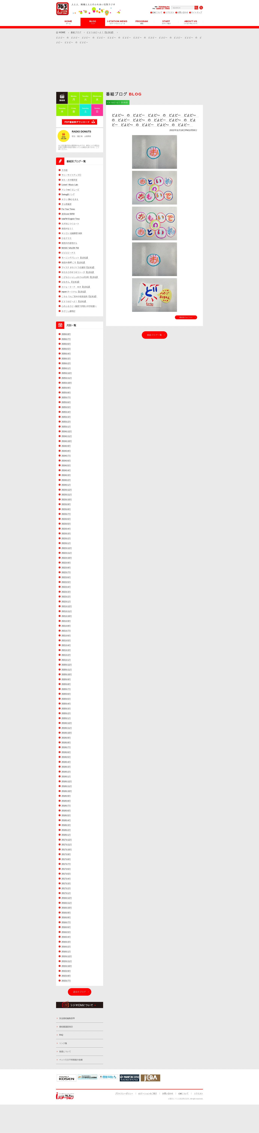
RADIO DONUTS (81, 131)
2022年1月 (66, 601)
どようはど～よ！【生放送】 (101, 32)
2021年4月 (66, 645)
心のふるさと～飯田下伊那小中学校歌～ (79, 306)
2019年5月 (66, 757)
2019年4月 (66, 762)
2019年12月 (67, 723)
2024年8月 (66, 451)
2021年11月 (67, 611)
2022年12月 (67, 548)
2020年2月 (66, 713)
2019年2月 (66, 772)
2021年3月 (66, 650)
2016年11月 (67, 903)
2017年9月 (66, 854)
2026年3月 (66, 358)
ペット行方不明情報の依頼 (71, 1060)
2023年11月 (67, 494)
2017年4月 (66, 879)
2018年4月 (66, 820)
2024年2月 (66, 480)
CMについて (157, 13)
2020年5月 (66, 699)
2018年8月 (66, 801)
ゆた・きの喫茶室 (69, 180)
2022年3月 (66, 592)
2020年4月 (66, 704)
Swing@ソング (68, 194)
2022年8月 (66, 567)
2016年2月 (66, 947)
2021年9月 (66, 621)
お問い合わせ (182, 13)
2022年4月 (66, 587)
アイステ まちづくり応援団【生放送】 (78, 267)
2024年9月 (66, 446)
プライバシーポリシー (124, 1094)
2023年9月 (66, 504)
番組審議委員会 (66, 1027)
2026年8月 (66, 334)
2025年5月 (66, 407)
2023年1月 (66, 543)
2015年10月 (67, 966)
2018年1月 (66, 835)
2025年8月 (66, 392)
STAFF (166, 22)
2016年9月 (66, 913)
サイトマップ (196, 13)
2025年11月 (67, 378)
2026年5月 (66, 349)
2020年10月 (67, 674)
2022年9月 (66, 563)
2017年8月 (66, 859)
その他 (64, 170)
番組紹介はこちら (186, 317)
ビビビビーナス (68, 253)
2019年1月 (66, 776)
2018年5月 (66, 815)
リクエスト (169, 13)
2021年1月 (66, 660)
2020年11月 (67, 670)
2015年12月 (67, 956)
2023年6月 (66, 519)
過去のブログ (79, 992)
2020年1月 (66, 718)
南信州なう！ (67, 228)
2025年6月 (66, 402)
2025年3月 (66, 417)
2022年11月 (67, 553)
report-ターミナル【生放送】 (74, 292)
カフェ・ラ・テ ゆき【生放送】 (76, 287)
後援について (65, 1051)
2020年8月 (66, 684)
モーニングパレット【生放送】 (75, 258)
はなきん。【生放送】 (71, 282)
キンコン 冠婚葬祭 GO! (72, 233)
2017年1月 (66, 893)
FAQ (61, 1035)
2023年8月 (66, 509)
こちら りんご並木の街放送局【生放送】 (79, 296)
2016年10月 (67, 908)
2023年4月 (66, 529)
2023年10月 (67, 499)
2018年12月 (67, 781)
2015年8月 (66, 976)
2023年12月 (67, 490)
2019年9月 (66, 738)
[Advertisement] (129, 68)
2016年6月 (66, 927)
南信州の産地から (69, 243)
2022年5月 (66, 582)
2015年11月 (67, 961)
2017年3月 (66, 883)
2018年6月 (66, 810)
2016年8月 (66, 917)
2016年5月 (66, 932)
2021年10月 (67, 616)
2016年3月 (66, 942)
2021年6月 (66, 635)
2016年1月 (66, 951)
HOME (68, 22)
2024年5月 (66, 465)
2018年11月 (67, 786)
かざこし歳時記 (68, 311)
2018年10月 (67, 791)
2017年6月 (66, 869)
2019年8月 (66, 742)
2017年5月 (66, 874)
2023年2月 (66, 538)
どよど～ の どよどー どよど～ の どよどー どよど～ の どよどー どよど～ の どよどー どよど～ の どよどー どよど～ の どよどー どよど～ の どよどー (155, 120)
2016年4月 (66, 937)
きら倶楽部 (66, 204)
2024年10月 (67, 441)
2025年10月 (67, 383)
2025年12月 (67, 373)
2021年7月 (66, 631)
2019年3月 (66, 767)
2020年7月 (66, 689)
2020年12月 (67, 665)
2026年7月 (66, 339)
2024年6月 (66, 461)
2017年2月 (66, 888)
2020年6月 (66, 694)
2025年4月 (66, 412)
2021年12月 (67, 606)
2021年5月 (66, 640)
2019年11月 (67, 728)
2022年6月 (66, 577)
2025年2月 (66, 422)
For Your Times (68, 209)
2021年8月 (66, 626)
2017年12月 (67, 840)
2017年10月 (67, 849)
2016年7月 (66, 922)
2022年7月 (66, 572)
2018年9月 (66, 796)
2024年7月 (66, 456)
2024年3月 (66, 475)
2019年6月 (66, 752)
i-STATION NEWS (117, 22)
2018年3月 (66, 825)
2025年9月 (66, 388)
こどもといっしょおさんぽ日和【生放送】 (80, 277)
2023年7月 (66, 514)
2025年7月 (66, 397)
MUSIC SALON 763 (70, 248)
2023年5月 (66, 524)
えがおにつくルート (70, 224)
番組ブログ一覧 (154, 335)
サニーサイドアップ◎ (71, 175)
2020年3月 (66, 708)
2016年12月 (67, 898)
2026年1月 (66, 368)
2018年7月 (66, 806)
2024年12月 (67, 431)
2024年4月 (66, 470)
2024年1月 (66, 485)
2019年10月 (67, 733)
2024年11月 (67, 436)
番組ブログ (76, 32)
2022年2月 (66, 597)
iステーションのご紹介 (147, 1094)
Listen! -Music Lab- (70, 185)
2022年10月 (67, 558)
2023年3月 (66, 533)
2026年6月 (66, 344)
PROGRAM (141, 22)
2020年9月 (66, 679)
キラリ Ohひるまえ (70, 199)
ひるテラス (66, 238)
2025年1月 (66, 427)
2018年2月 (66, 830)
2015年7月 (66, 981)
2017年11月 (67, 844)
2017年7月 (66, 864)
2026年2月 (66, 363)
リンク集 (63, 1043)
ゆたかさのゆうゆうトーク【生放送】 (78, 272)
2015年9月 (66, 971)
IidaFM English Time (71, 219)
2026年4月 (66, 354)
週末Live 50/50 (68, 214)
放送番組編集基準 (67, 1018)
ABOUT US (190, 22)
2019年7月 (66, 747)
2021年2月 (66, 655)
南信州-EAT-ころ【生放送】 (74, 262)
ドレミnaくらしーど (70, 190)
